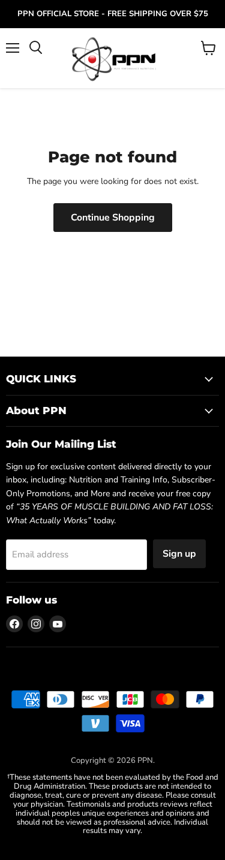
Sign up (179, 553)
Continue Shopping (113, 217)
